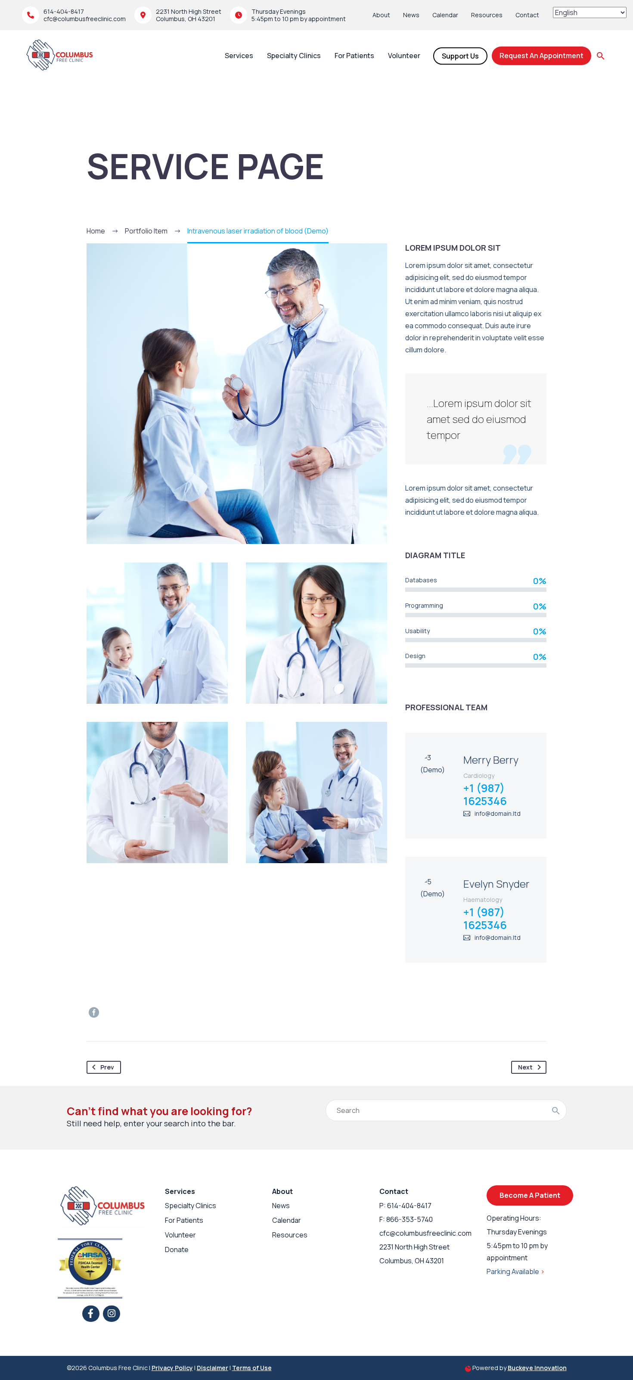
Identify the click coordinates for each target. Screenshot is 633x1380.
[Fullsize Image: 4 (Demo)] (157, 792)
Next (525, 1067)
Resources (487, 15)
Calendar (445, 15)
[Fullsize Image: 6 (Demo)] (157, 633)
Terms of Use (252, 1368)
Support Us (460, 56)
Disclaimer (212, 1368)
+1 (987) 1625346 (485, 794)
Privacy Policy (172, 1368)
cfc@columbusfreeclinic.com (84, 19)
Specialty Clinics (294, 55)
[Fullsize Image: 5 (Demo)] (316, 633)
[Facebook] (94, 1012)
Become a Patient (530, 1195)
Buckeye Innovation (537, 1368)
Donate (177, 1249)
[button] (601, 56)
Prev (107, 1067)
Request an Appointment (541, 55)
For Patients (354, 55)
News (411, 15)
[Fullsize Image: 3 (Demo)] (316, 792)
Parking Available (516, 1271)
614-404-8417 (63, 11)
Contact (527, 15)
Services (239, 55)
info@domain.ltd (498, 813)
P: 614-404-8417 (405, 1205)
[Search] (556, 1110)
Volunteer (404, 55)
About (381, 15)
